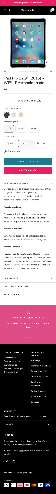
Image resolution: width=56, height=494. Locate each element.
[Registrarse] (48, 424)
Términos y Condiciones (41, 366)
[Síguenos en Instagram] (13, 461)
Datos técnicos (12, 294)
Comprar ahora (28, 170)
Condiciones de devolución (37, 384)
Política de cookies (39, 391)
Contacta (35, 402)
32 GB (8, 128)
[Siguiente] (51, 71)
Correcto (10, 143)
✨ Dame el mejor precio (28, 101)
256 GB (34, 128)
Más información (35, 2)
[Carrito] (50, 10)
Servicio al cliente (38, 396)
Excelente (41, 143)
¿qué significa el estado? (17, 183)
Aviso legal (35, 360)
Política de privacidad (40, 371)
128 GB (21, 128)
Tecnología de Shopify (25, 472)
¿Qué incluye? (11, 278)
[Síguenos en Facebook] (7, 461)
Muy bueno (25, 143)
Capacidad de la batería (16, 286)
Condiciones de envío (40, 377)
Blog (21, 450)
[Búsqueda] (10, 10)
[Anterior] (5, 71)
